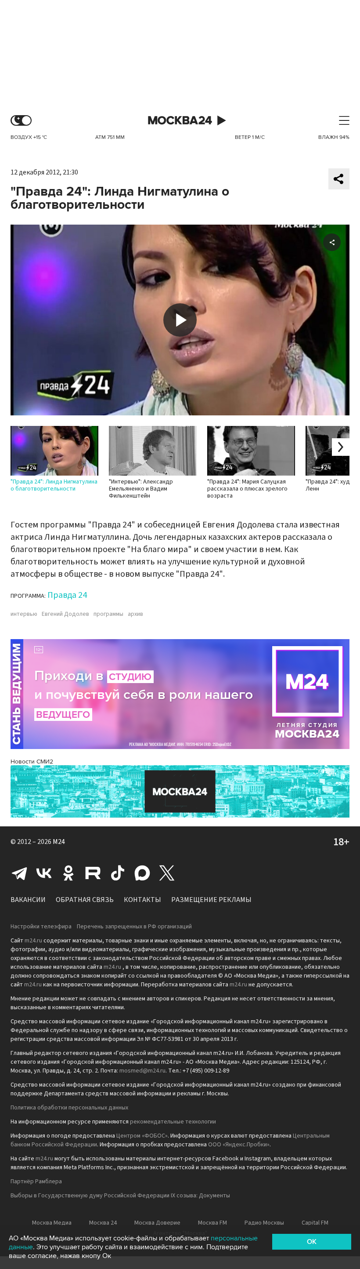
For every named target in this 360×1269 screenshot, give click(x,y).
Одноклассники (68, 873)
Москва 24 (180, 121)
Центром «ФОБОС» (142, 1135)
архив (135, 614)
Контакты (142, 900)
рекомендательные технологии (173, 1121)
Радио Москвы (264, 1222)
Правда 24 (67, 595)
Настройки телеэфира (41, 926)
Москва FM (212, 1222)
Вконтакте (44, 873)
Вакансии (28, 900)
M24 (59, 842)
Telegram (19, 873)
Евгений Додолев (65, 614)
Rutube (93, 873)
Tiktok (117, 873)
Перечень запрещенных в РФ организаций (134, 926)
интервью (24, 614)
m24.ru (33, 940)
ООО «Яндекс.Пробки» (239, 1144)
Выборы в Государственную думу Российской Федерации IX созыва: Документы (120, 1195)
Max (142, 873)
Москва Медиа (52, 1222)
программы (108, 614)
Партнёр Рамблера (36, 1181)
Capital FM (315, 1222)
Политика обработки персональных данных (69, 1107)
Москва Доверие (157, 1222)
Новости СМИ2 (32, 761)
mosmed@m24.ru (142, 1070)
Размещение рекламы (211, 900)
